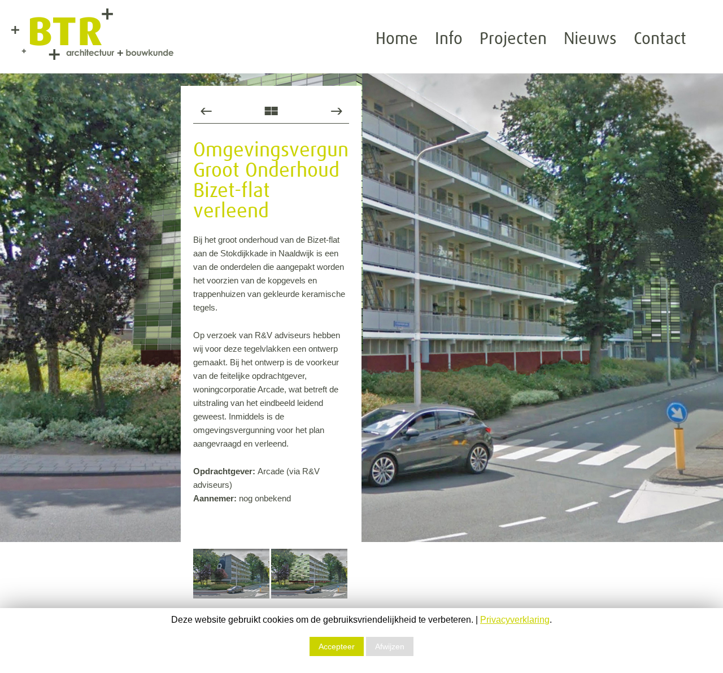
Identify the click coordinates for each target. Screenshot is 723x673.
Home (397, 38)
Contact (660, 38)
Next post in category (336, 110)
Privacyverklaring (515, 619)
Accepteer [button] (337, 646)
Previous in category (206, 110)
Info (449, 38)
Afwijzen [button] (389, 646)
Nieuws (590, 38)
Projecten (513, 38)
